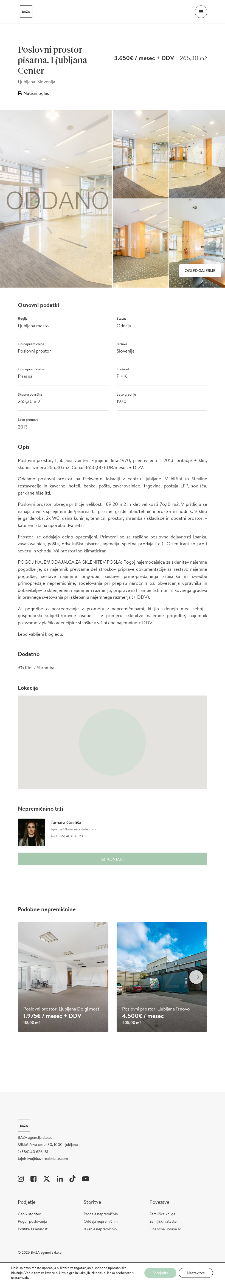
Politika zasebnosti (33, 1229)
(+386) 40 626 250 (69, 836)
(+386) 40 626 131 (33, 1151)
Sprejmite (160, 1273)
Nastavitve (196, 1273)
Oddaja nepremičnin (101, 1221)
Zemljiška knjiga (162, 1214)
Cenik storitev (29, 1214)
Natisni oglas (35, 93)
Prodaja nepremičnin (101, 1214)
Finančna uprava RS (166, 1229)
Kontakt (115, 859)
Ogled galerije (200, 270)
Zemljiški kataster (164, 1221)
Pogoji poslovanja (32, 1221)
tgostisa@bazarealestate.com (73, 829)
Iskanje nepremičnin (100, 1229)
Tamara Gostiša (66, 822)
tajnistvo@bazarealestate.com (43, 1158)
